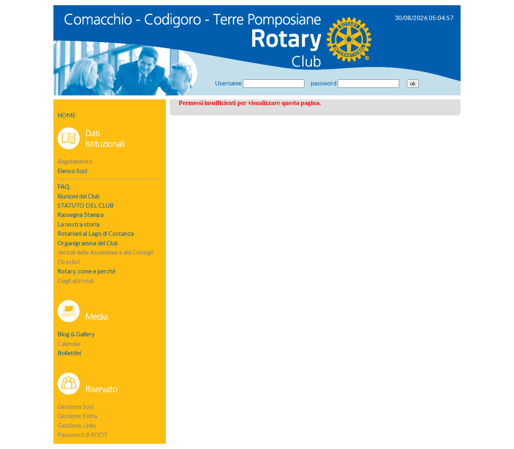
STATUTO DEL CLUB (85, 205)
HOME (66, 115)
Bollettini (69, 353)
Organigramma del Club (87, 243)
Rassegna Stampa (80, 214)
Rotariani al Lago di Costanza (95, 233)
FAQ (63, 186)
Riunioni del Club (78, 196)
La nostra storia (78, 224)
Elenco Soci (72, 171)
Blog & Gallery (76, 334)
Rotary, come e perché (86, 271)
